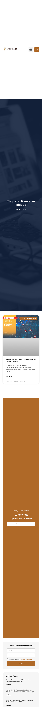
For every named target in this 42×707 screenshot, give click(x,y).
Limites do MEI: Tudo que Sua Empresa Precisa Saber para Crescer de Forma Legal (20, 690)
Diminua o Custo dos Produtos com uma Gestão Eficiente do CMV (19, 701)
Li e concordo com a (20, 659)
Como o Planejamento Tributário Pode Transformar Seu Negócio (18, 680)
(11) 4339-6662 (21, 515)
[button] (31, 49)
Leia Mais (8, 684)
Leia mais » (9, 376)
